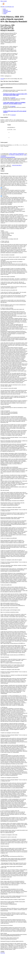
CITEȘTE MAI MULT (17, 165)
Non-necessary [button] (4, 194)
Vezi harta (8, 151)
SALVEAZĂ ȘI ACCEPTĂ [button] (6, 203)
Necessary (4, 187)
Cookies (10, 153)
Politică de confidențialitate (18, 153)
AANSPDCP (3, 156)
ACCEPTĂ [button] (3, 165)
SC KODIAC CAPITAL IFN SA (16, 154)
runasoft (2, 78)
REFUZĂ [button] (9, 165)
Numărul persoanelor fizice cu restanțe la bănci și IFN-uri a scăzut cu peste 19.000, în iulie (15, 94)
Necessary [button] (3, 186)
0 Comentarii (12, 97)
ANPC (25, 154)
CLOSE (2, 951)
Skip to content (4, 1)
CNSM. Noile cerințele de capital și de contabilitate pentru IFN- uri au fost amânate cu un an (14, 103)
